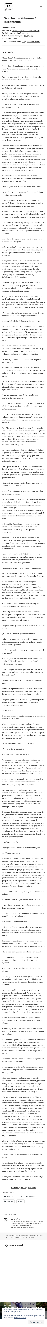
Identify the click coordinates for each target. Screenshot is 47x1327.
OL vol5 (18, 1237)
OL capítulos (12, 1237)
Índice (23, 1187)
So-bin (14, 38)
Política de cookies (20, 1318)
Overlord (11, 27)
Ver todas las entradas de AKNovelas (22, 1228)
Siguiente (32, 1187)
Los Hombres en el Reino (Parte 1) (25, 30)
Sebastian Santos (33, 41)
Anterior (15, 1187)
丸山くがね (28, 36)
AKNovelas (24, 1235)
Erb (23, 41)
